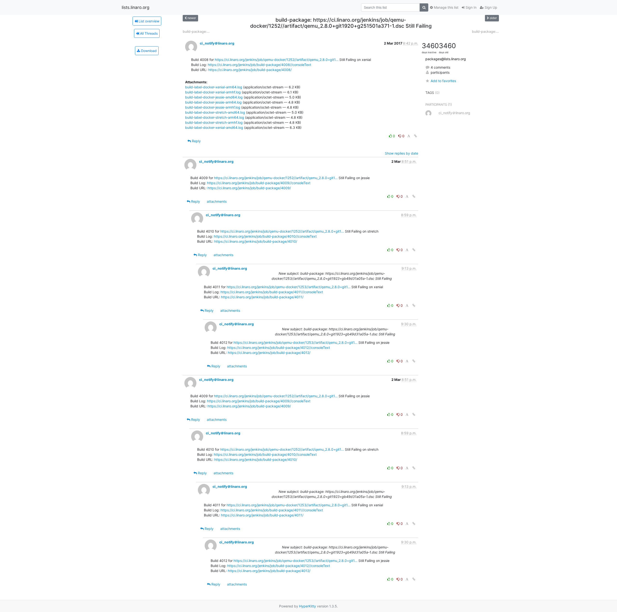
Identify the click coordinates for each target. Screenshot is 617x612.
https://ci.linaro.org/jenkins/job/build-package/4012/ (269, 353)
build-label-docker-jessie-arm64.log (213, 102)
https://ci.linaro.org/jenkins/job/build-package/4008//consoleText (259, 65)
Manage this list (445, 7)
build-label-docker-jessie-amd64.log (214, 97)
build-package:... (196, 31)
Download (148, 51)
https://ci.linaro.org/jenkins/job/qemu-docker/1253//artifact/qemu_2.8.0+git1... (288, 287)
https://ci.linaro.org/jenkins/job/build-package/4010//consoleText (265, 236)
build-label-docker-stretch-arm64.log (214, 117)
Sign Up (490, 7)
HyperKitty (307, 606)
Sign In (470, 7)
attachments (217, 201)
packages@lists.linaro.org (445, 59)
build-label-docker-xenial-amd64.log (214, 127)
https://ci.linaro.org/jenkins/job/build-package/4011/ (262, 297)
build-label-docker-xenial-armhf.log (213, 92)
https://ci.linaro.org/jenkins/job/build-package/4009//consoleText (258, 183)
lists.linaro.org (135, 7)
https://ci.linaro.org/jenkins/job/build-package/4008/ (250, 70)
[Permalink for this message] (415, 136)
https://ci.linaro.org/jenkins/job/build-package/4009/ (249, 188)
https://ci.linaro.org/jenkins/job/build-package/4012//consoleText (278, 347)
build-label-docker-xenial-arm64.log (213, 87)
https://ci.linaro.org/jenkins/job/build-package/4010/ (255, 241)
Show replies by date (401, 153)
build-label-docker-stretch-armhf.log (214, 122)
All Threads (148, 33)
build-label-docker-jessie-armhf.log (212, 107)
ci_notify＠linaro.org (217, 43)
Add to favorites (443, 81)
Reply (196, 141)
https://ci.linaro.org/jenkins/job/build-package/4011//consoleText (272, 292)
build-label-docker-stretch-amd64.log (215, 112)
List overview (148, 21)
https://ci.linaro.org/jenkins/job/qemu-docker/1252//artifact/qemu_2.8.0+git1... (276, 60)
